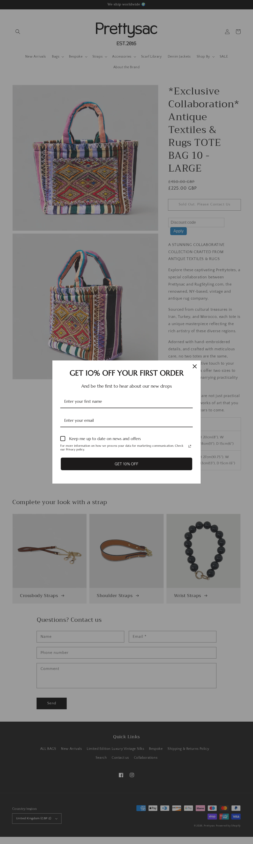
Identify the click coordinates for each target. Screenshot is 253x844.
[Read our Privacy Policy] (190, 446)
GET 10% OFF (126, 463)
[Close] (195, 366)
